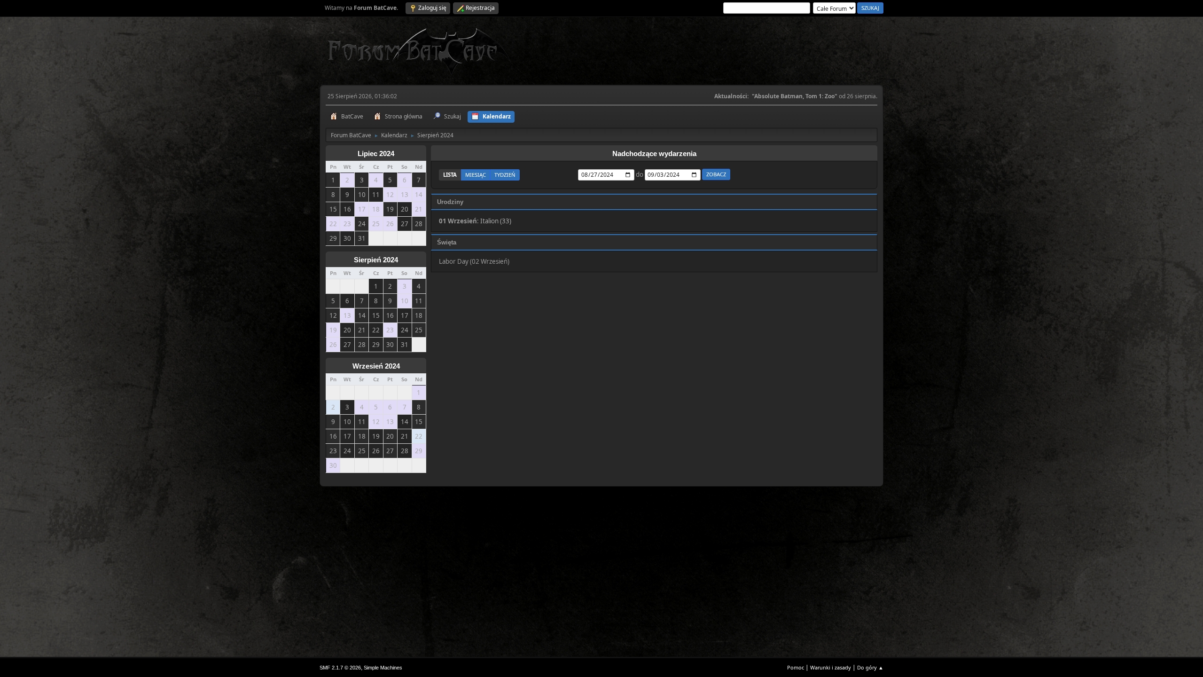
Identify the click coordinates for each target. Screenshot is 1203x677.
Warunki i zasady (830, 667)
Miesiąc (475, 174)
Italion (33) (495, 221)
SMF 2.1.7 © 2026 (340, 667)
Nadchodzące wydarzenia (654, 153)
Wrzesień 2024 (376, 366)
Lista (450, 174)
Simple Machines (383, 667)
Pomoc (795, 667)
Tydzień (505, 174)
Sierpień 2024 (376, 260)
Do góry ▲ (870, 667)
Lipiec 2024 (376, 153)
